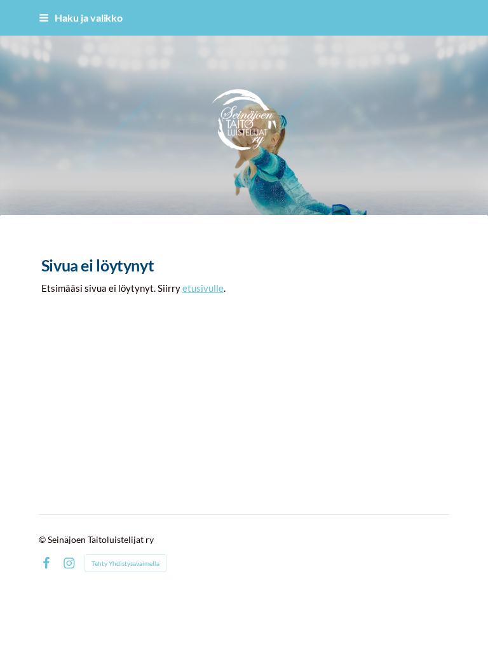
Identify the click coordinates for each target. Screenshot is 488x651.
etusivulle (203, 288)
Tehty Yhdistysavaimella (125, 563)
